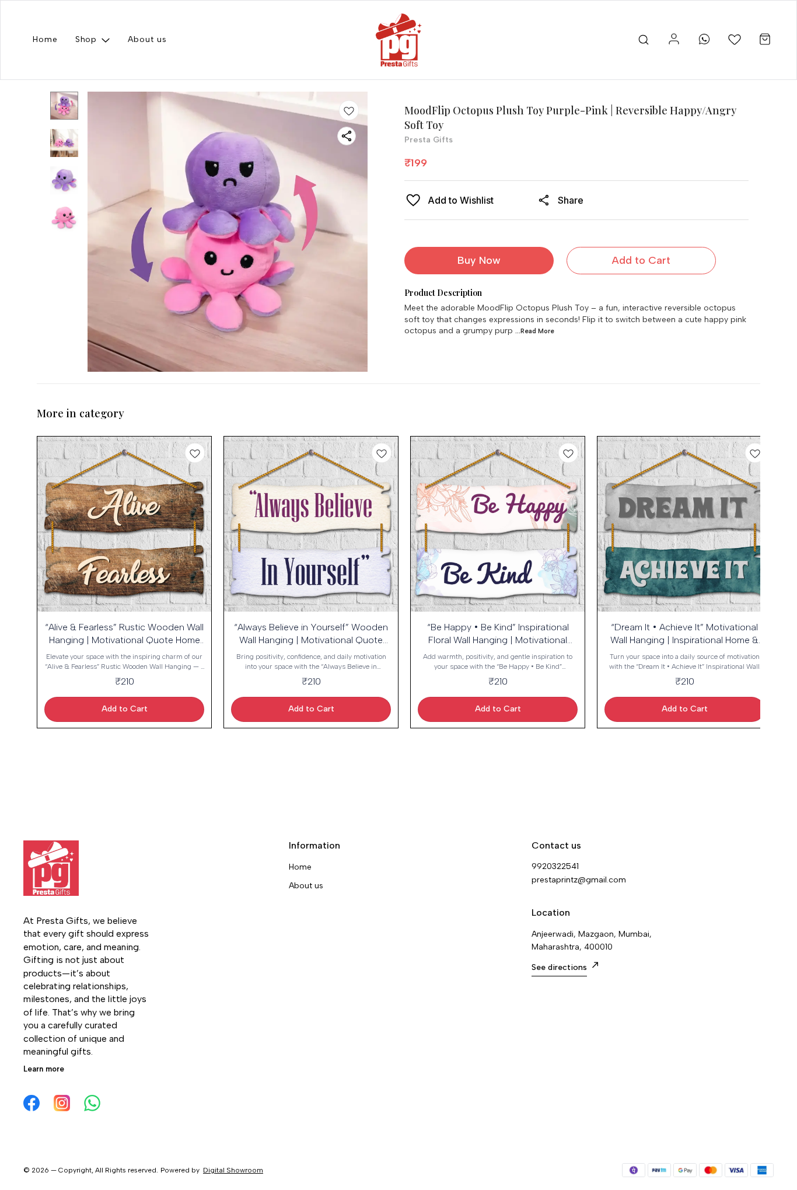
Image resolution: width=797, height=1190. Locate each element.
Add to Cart (641, 260)
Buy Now (479, 260)
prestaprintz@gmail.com (579, 880)
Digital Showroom (233, 1170)
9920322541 (555, 866)
